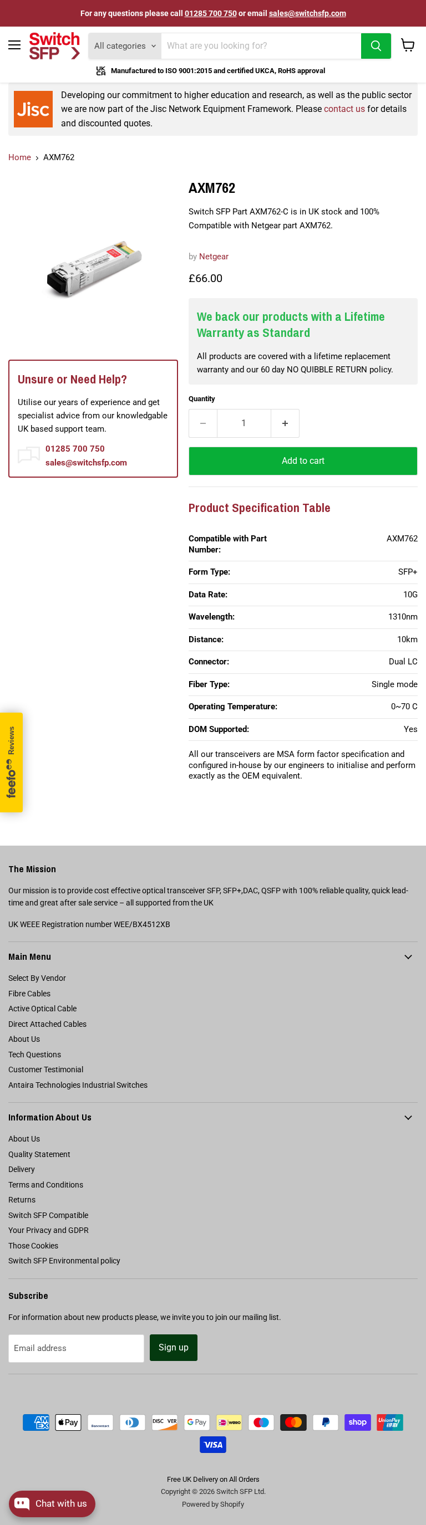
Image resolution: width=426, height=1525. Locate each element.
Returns (22, 1199)
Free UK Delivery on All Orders (213, 1479)
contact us (344, 109)
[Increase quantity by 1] (285, 423)
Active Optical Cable (42, 1008)
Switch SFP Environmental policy (64, 1260)
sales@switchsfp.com (307, 13)
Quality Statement (39, 1154)
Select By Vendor (37, 978)
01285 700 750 (211, 13)
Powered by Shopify (213, 1504)
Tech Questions (34, 1054)
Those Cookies (33, 1245)
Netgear (214, 257)
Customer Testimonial (45, 1069)
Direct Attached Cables (47, 1024)
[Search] (376, 46)
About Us (24, 1039)
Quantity (202, 399)
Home (19, 157)
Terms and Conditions (45, 1184)
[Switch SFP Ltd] (54, 46)
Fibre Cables (29, 993)
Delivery (21, 1169)
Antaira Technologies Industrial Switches (78, 1085)
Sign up (174, 1347)
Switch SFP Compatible (48, 1215)
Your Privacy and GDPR (48, 1230)
